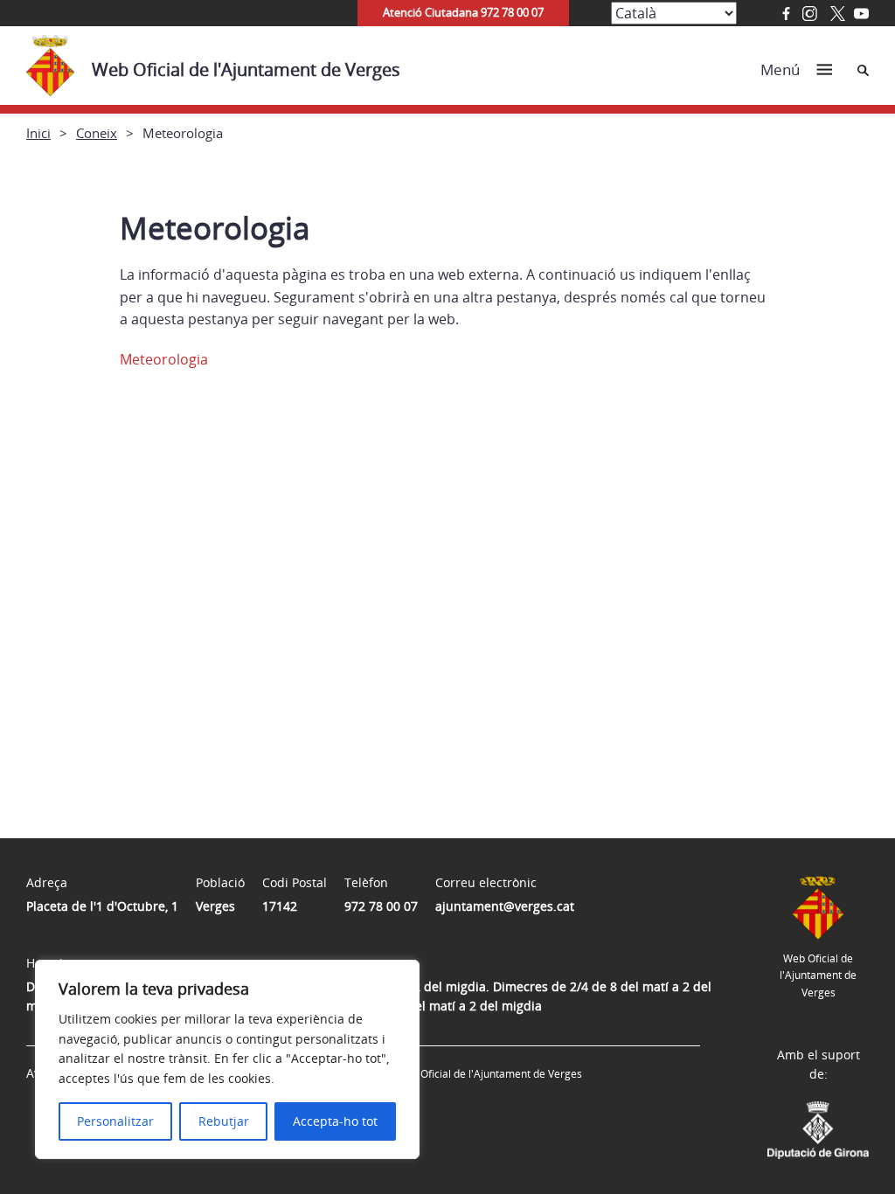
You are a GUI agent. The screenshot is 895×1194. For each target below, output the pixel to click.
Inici (38, 133)
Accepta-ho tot (335, 1121)
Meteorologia (164, 359)
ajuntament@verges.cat (504, 906)
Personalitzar (115, 1121)
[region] (227, 1059)
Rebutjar (223, 1121)
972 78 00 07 (381, 906)
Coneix (96, 133)
